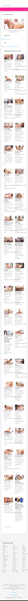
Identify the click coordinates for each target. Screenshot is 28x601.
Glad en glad (8, 364)
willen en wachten (7, 174)
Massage (4, 39)
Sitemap (14, 592)
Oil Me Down (8, 81)
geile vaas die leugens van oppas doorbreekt (8, 457)
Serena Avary (16, 46)
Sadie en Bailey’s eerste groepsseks (8, 223)
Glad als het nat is (7, 60)
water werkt (19, 104)
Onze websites (14, 595)
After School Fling (8, 152)
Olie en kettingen (18, 222)
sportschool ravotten (18, 269)
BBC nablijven (19, 410)
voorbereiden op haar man (19, 455)
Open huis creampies (18, 292)
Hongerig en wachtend (8, 434)
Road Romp (18, 60)
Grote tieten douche (19, 152)
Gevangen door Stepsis (8, 129)
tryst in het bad (18, 336)
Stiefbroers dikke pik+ (18, 129)
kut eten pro (19, 433)
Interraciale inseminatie (7, 243)
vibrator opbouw (6, 315)
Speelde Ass (7, 292)
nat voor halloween (18, 82)
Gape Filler (7, 480)
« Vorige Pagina (7, 526)
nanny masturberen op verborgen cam (8, 106)
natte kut (2, 46)
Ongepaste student (18, 174)
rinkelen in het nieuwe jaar (8, 388)
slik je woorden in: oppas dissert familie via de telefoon (19, 505)
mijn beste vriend (18, 388)
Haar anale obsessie (18, 199)
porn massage (8, 46)
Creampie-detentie (7, 503)
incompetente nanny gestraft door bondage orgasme (8, 338)
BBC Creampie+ (18, 365)
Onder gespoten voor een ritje (19, 482)
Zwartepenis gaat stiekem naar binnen (19, 244)
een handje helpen (7, 269)
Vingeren (9, 39)
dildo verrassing (18, 315)
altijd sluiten (8, 410)
